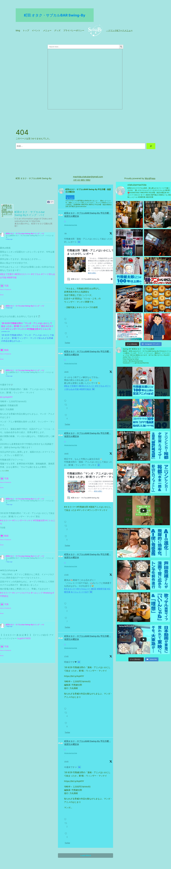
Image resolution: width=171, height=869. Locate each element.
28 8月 (66, 372)
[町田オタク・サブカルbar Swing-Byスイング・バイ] (7, 210)
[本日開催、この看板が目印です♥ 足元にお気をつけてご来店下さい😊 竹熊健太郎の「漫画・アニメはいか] (129, 242)
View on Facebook (5, 289)
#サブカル (36, 274)
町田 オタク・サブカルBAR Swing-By (54, 15)
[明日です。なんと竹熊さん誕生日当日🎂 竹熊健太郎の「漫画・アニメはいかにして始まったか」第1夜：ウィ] (129, 270)
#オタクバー (6, 520)
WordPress (150, 178)
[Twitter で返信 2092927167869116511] (66, 602)
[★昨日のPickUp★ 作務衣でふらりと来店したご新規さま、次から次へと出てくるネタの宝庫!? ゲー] (157, 326)
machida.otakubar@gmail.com (88, 176)
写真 (6, 285)
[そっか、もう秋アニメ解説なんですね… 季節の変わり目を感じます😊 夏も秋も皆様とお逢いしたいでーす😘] (157, 242)
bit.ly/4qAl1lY (6, 397)
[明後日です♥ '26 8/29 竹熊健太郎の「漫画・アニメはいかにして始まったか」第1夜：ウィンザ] (157, 270)
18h (65, 233)
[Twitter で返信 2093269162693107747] (66, 520)
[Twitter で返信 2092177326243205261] (66, 818)
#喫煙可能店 (85, 389)
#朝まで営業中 (7, 274)
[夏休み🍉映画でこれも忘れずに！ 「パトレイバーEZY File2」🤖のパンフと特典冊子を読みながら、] (129, 298)
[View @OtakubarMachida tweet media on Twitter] (79, 242)
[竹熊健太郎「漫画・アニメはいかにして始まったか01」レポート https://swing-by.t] (157, 214)
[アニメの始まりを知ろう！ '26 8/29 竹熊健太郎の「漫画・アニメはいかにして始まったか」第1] (129, 326)
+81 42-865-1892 (81, 180)
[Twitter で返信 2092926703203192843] (66, 707)
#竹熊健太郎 (39, 520)
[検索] (150, 146)
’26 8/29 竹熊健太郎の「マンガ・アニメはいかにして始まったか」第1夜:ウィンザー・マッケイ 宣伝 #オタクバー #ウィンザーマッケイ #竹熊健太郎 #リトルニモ (27, 326)
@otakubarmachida (70, 225)
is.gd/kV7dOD (24, 638)
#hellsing (47, 593)
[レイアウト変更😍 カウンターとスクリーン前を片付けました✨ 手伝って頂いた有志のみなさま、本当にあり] (129, 214)
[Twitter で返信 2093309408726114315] (66, 399)
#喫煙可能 (12, 277)
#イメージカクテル (21, 593)
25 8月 (66, 761)
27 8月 (66, 575)
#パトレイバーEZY (80, 592)
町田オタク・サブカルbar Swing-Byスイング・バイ (25, 233)
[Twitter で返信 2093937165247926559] (66, 317)
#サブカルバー (83, 589)
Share (1, 295)
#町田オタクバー (22, 274)
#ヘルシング (37, 593)
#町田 (93, 589)
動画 (6, 350)
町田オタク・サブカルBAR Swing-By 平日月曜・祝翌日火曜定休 (87, 214)
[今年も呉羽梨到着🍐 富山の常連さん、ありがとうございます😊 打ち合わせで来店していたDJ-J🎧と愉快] (157, 298)
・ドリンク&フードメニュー (119, 30)
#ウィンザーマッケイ (22, 520)
